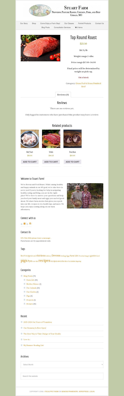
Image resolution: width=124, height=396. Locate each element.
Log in (92, 391)
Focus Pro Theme (52, 391)
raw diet (35, 261)
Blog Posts (28, 276)
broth (34, 256)
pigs (24, 260)
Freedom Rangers (84, 256)
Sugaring (78, 261)
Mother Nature (33, 284)
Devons (56, 255)
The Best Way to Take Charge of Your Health (42, 334)
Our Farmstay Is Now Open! (35, 328)
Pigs (28, 296)
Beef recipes (26, 256)
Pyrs (30, 261)
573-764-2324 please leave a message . (36, 238)
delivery (48, 256)
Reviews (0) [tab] (63, 94)
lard (98, 256)
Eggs (68, 256)
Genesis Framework (70, 391)
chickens (41, 255)
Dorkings (63, 256)
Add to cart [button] (30, 161)
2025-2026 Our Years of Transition (38, 322)
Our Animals (31, 288)
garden (93, 256)
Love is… (27, 339)
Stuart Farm (62, 10)
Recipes (30, 304)
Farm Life (74, 256)
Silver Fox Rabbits (69, 261)
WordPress (84, 391)
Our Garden (31, 292)
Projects (30, 300)
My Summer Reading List (34, 345)
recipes (44, 260)
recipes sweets (57, 261)
